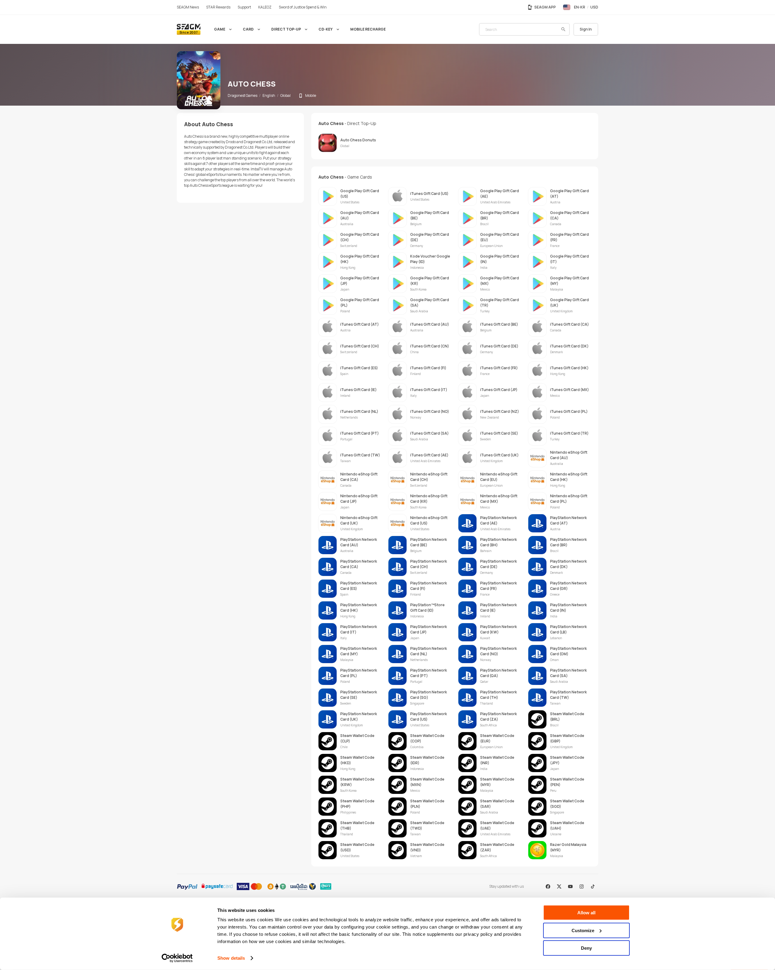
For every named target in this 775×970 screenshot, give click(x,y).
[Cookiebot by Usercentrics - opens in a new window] (177, 958)
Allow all (586, 912)
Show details (231, 958)
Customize (583, 930)
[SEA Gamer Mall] (188, 29)
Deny (586, 948)
